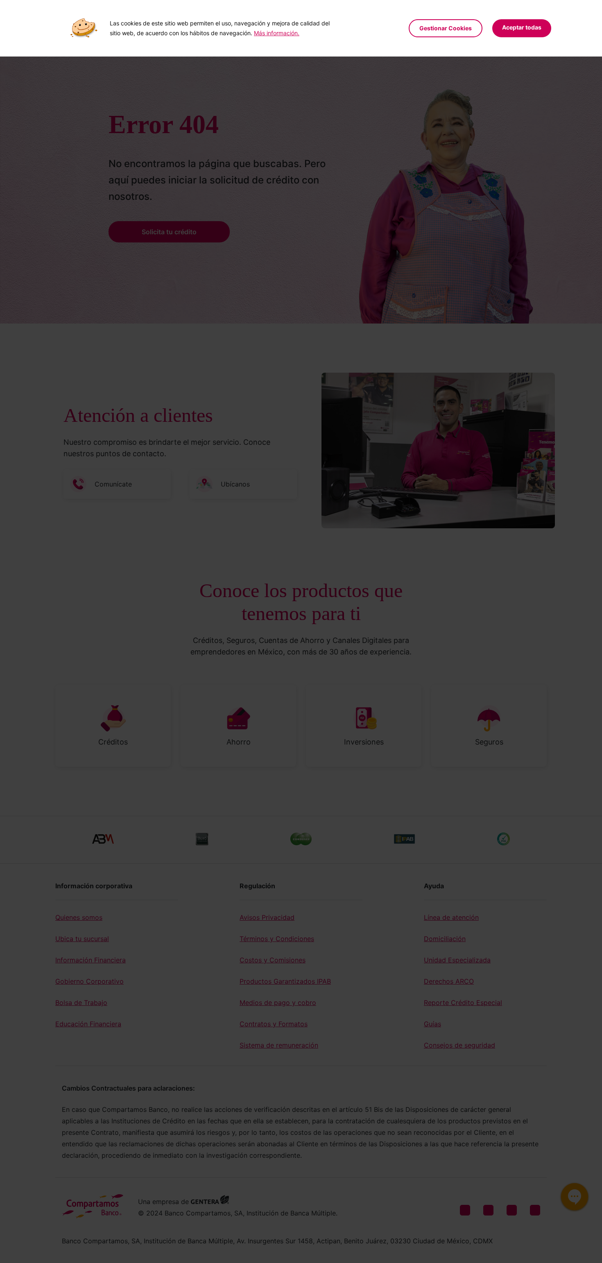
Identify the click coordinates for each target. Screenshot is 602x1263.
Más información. (276, 32)
